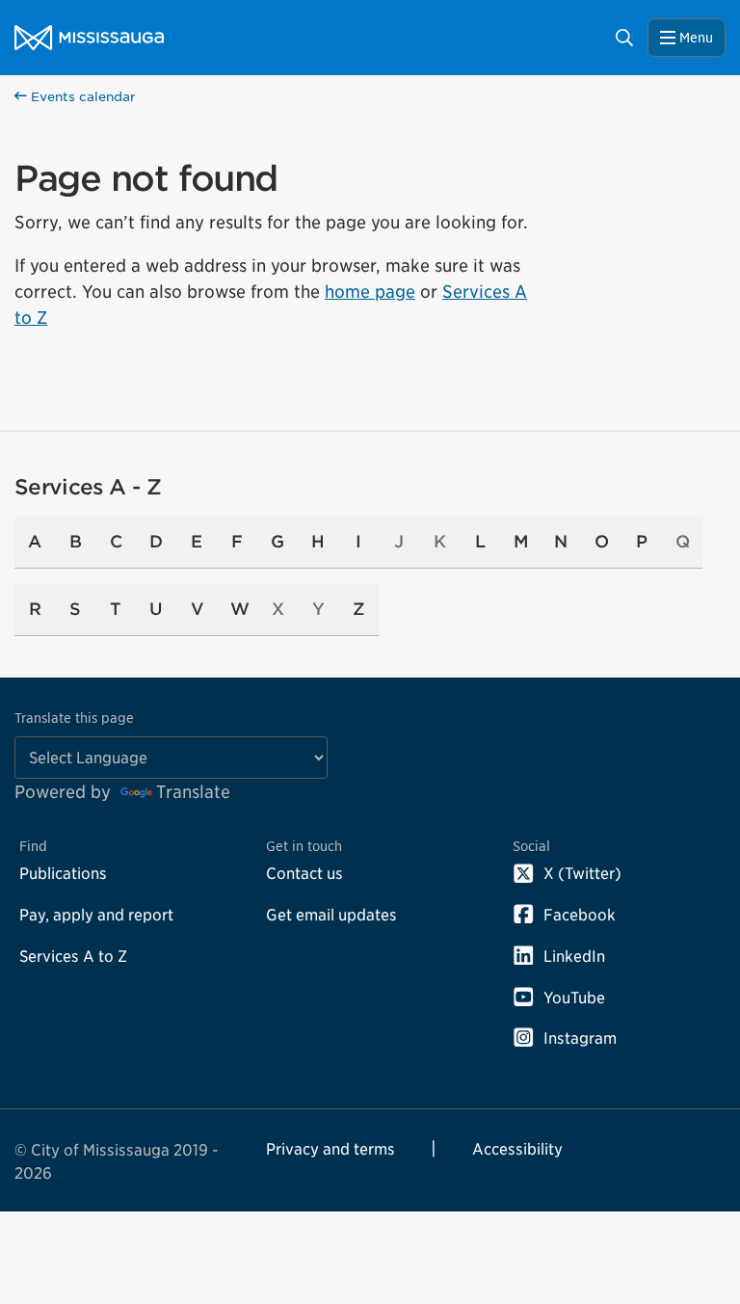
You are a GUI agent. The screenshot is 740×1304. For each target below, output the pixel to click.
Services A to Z (73, 956)
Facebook (579, 914)
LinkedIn (574, 956)
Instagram (580, 1038)
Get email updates (331, 914)
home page (370, 291)
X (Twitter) (582, 873)
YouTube (574, 997)
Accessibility (517, 1148)
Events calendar (81, 97)
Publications (63, 873)
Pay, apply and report (96, 914)
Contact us (304, 873)
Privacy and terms (330, 1148)
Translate (193, 792)
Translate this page (74, 717)
